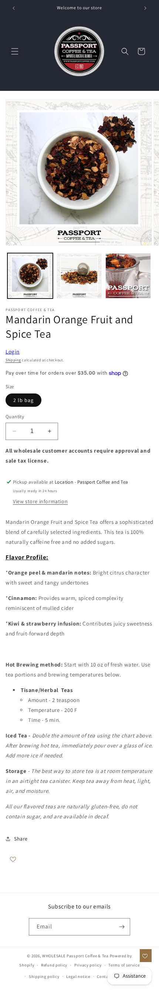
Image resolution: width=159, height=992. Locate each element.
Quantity (15, 416)
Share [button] (21, 838)
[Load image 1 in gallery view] (30, 276)
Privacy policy (88, 965)
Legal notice (78, 976)
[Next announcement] (145, 8)
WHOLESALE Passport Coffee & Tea (75, 955)
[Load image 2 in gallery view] (79, 276)
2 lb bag (23, 400)
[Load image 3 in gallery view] (128, 276)
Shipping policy (44, 976)
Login (13, 351)
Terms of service (123, 965)
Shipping (13, 360)
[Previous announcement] (14, 8)
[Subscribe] (122, 926)
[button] (15, 51)
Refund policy (54, 965)
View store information (40, 501)
